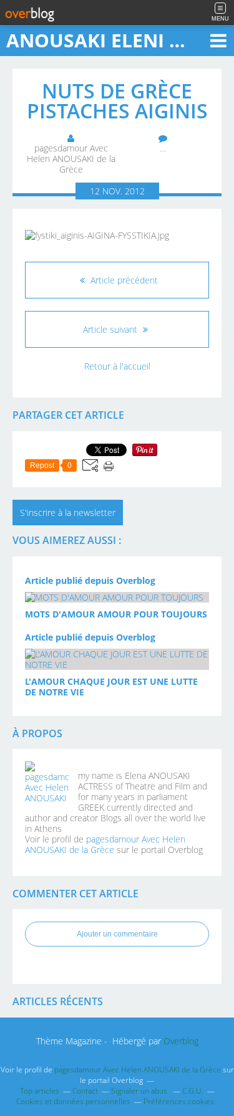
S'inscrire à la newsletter (67, 512)
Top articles (39, 1090)
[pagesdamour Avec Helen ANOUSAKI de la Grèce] (47, 783)
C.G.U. (192, 1090)
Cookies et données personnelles (73, 1101)
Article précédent (123, 280)
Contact (85, 1090)
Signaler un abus (140, 1090)
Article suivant (111, 329)
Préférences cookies (179, 1101)
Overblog (180, 1041)
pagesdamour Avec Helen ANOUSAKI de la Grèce (105, 844)
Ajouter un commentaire (117, 934)
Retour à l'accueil (117, 366)
